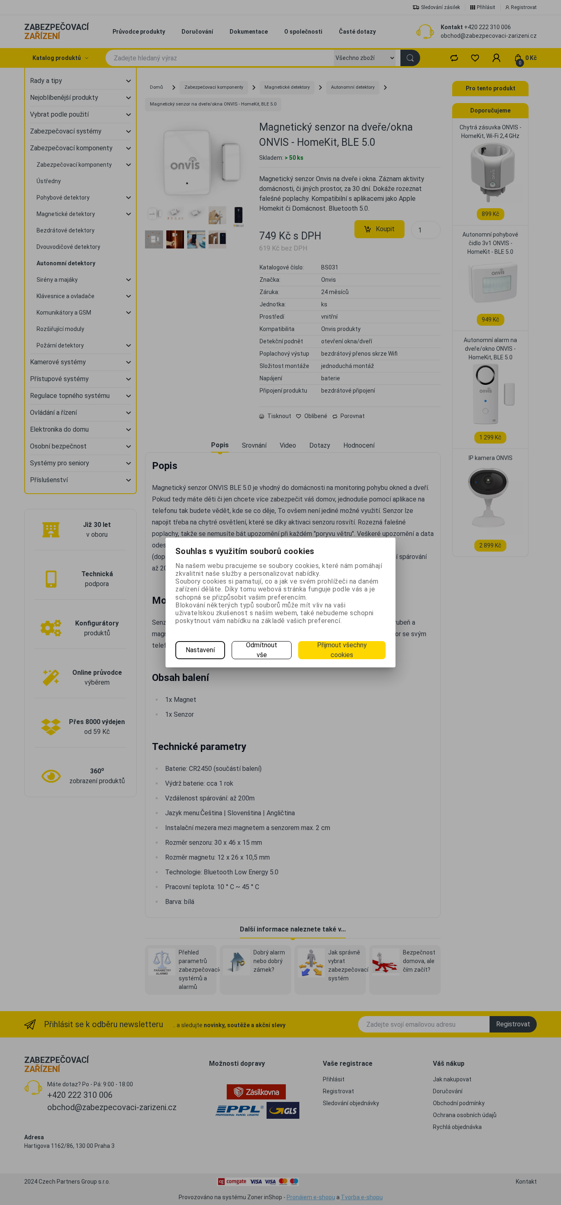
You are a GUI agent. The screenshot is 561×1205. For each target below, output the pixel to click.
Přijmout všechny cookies (342, 650)
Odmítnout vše (261, 650)
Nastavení (200, 650)
